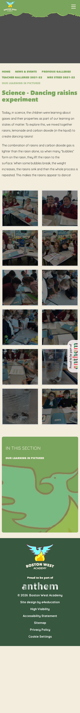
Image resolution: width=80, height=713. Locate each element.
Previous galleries (56, 71)
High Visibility (40, 609)
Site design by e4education (40, 602)
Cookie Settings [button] (40, 636)
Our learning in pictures (21, 83)
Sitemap (40, 623)
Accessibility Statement (40, 616)
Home (6, 71)
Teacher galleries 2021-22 (22, 77)
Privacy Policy (40, 630)
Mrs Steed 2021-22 (61, 77)
